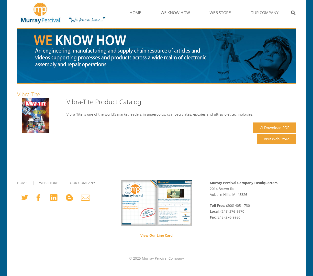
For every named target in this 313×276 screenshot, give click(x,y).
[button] (192, 12)
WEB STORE (48, 182)
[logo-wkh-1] (62, 12)
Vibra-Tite (28, 94)
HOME (22, 182)
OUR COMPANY (82, 182)
